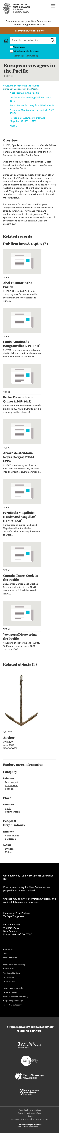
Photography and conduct (30, 1110)
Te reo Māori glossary (12, 1005)
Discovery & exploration (11, 784)
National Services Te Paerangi (16, 996)
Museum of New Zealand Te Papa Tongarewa (29, 1119)
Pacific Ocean (12, 811)
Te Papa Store (9, 977)
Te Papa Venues (10, 992)
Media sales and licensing (14, 964)
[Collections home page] (6, 40)
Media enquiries (10, 957)
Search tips (19, 55)
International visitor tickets (29, 30)
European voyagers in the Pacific (21, 88)
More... (14, 125)
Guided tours (8, 968)
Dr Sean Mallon (9, 850)
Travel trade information (13, 988)
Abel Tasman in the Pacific (24, 92)
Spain (8, 808)
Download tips (33, 55)
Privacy (29, 1116)
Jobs (5, 953)
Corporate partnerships (13, 1000)
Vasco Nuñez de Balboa (12, 837)
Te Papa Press (9, 981)
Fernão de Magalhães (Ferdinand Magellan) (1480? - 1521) (27, 119)
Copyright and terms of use (29, 1113)
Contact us (8, 949)
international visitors (38, 898)
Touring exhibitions (11, 973)
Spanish (9, 788)
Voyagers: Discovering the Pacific (21, 85)
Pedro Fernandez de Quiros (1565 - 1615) (32, 105)
